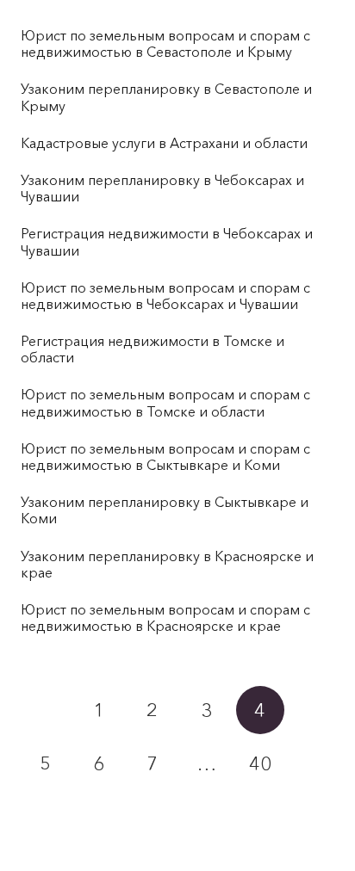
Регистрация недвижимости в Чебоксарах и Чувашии (167, 241)
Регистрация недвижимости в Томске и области (152, 349)
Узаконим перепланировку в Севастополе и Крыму (166, 97)
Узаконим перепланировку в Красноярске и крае (167, 564)
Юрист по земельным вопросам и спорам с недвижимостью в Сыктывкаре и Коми (165, 456)
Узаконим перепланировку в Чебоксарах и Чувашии (162, 188)
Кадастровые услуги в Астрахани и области (164, 142)
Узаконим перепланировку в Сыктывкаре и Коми (164, 510)
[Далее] (45, 817)
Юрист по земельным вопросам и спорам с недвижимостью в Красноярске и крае (165, 617)
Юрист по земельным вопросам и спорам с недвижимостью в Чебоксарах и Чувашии (165, 295)
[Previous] (45, 710)
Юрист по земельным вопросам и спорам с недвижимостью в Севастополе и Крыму (165, 43)
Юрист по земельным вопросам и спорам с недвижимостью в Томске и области (165, 402)
